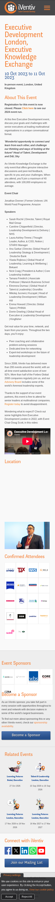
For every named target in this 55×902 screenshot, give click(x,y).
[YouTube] (45, 851)
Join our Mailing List (26, 863)
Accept (9, 896)
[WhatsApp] (36, 851)
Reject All (27, 896)
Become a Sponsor (26, 735)
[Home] (20, 8)
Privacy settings (12, 875)
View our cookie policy (41, 889)
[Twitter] (20, 851)
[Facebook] (11, 851)
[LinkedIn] (28, 851)
